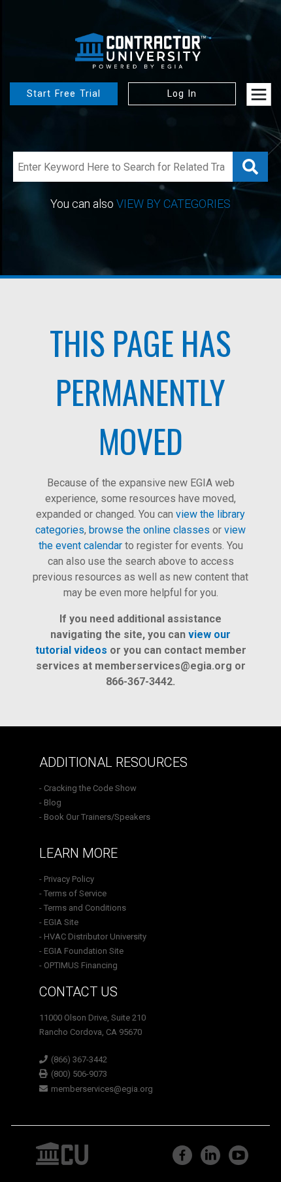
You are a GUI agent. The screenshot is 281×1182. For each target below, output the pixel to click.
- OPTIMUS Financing (78, 965)
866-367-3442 (139, 681)
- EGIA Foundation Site (81, 951)
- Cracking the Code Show (88, 788)
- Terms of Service (73, 893)
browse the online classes (149, 530)
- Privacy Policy (66, 879)
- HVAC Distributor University (92, 936)
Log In (182, 93)
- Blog (50, 802)
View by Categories (173, 204)
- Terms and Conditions (82, 908)
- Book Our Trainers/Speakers (94, 817)
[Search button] (250, 167)
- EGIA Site (58, 922)
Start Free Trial (64, 93)
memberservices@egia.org (163, 666)
